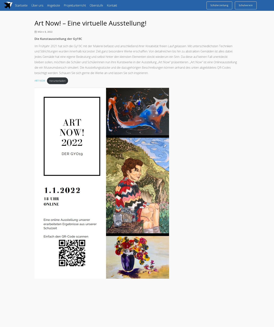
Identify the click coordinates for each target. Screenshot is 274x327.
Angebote (53, 5)
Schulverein (246, 5)
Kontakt (112, 5)
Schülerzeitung (219, 5)
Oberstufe (96, 5)
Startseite (21, 5)
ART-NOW (39, 80)
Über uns (37, 5)
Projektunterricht (75, 5)
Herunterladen (57, 80)
